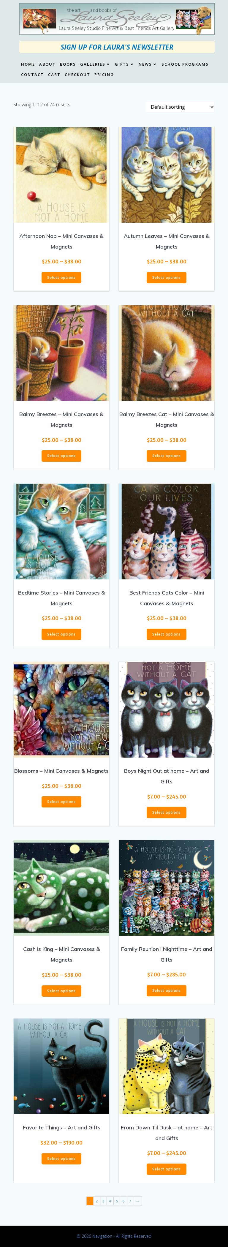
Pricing (104, 74)
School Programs (185, 64)
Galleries (92, 64)
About (47, 64)
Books (68, 64)
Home (28, 64)
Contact (32, 74)
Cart (54, 74)
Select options (61, 277)
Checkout (77, 74)
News (145, 64)
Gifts (122, 64)
